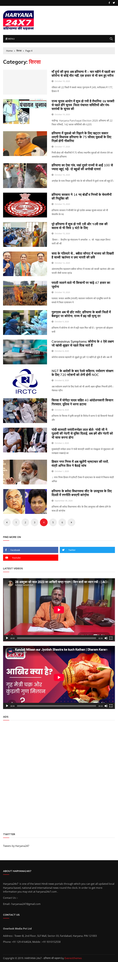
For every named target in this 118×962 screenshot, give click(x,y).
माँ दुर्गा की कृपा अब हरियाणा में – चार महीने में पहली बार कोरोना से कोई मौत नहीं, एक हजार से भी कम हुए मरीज (83, 73)
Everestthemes (73, 958)
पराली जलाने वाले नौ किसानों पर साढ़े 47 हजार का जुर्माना (81, 284)
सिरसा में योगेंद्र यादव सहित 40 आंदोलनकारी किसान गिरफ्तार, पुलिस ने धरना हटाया (82, 402)
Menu (11, 38)
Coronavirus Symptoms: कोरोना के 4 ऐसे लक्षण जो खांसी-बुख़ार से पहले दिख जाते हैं (83, 343)
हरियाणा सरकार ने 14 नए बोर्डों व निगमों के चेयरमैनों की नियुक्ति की (82, 196)
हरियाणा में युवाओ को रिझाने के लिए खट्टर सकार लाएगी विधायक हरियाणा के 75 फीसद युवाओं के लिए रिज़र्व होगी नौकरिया (81, 137)
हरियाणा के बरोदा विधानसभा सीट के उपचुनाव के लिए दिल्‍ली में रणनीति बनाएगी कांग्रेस (82, 493)
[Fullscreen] (110, 638)
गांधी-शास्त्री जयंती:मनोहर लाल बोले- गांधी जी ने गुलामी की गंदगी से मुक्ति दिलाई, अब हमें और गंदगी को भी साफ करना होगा (82, 433)
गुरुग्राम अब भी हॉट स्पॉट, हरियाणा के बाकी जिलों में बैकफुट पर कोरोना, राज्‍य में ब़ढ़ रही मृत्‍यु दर (81, 314)
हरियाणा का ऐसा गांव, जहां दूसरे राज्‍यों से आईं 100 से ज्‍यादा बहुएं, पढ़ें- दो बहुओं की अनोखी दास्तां (82, 167)
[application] (59, 609)
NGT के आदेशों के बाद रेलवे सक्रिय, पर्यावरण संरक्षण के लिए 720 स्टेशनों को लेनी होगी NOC (82, 373)
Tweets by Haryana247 (16, 846)
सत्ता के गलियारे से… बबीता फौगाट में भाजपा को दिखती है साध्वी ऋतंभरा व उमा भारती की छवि (83, 255)
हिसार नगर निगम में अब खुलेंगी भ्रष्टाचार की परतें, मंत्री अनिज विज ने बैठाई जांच (80, 463)
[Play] (7, 638)
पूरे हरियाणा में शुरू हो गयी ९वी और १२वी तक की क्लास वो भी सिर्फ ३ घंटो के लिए (80, 226)
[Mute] (106, 638)
